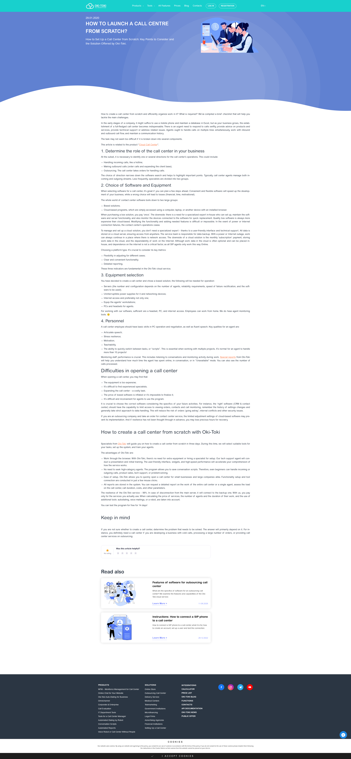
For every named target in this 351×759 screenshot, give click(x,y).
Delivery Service (152, 697)
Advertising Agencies (154, 720)
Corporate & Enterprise (108, 705)
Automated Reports (107, 728)
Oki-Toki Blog (189, 697)
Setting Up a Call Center (155, 728)
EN (262, 6)
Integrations (189, 685)
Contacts (187, 705)
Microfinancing (151, 713)
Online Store (150, 689)
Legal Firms (150, 717)
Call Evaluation (104, 709)
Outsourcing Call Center (155, 693)
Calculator (188, 689)
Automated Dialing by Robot (110, 720)
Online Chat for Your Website (110, 693)
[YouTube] (250, 687)
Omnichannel (104, 701)
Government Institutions (155, 709)
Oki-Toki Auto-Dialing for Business (113, 697)
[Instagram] (231, 687)
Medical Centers (152, 701)
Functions (187, 701)
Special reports (228, 357)
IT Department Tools (107, 713)
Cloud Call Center (148, 145)
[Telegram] (240, 687)
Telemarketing (151, 705)
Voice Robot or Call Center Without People (116, 732)
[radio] (118, 553)
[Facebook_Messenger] (343, 735)
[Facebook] (221, 687)
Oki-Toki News (189, 713)
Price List (187, 693)
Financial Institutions (153, 724)
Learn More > (159, 604)
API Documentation (192, 709)
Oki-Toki (122, 444)
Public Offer (189, 716)
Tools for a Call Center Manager (112, 717)
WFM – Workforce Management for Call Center (118, 689)
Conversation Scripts (107, 724)
